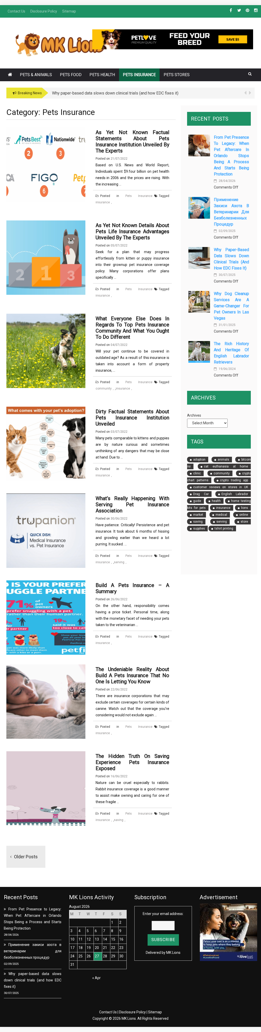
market (198, 515)
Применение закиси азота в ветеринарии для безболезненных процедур (231, 212)
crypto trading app (234, 480)
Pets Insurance (139, 74)
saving (118, 820)
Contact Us (108, 1012)
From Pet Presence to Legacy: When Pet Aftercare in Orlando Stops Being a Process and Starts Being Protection (231, 156)
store (244, 521)
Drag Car (200, 494)
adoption (199, 459)
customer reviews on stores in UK (220, 487)
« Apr (96, 978)
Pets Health (102, 74)
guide (197, 501)
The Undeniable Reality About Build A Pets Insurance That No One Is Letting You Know (132, 675)
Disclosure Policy (132, 1012)
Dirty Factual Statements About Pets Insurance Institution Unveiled (132, 417)
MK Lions (173, 953)
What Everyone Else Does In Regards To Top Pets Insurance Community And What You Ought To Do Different (132, 327)
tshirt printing (224, 528)
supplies (199, 528)
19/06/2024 (227, 369)
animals (223, 459)
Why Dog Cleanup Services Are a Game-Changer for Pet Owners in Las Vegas (231, 306)
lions (244, 508)
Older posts (26, 856)
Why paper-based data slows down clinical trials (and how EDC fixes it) (32, 980)
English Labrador (234, 494)
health (216, 501)
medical (221, 515)
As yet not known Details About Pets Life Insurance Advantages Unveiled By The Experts (132, 231)
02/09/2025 (227, 231)
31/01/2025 (227, 325)
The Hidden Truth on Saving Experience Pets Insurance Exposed (132, 762)
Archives (194, 415)
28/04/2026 (227, 181)
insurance (103, 202)
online (243, 515)
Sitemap (155, 1012)
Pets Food (71, 74)
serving (119, 562)
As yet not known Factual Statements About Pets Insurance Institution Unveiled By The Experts (132, 141)
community (104, 388)
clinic (197, 473)
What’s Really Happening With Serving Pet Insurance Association (132, 504)
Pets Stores (177, 74)
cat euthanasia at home (226, 466)
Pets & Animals (36, 74)
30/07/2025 (227, 275)
